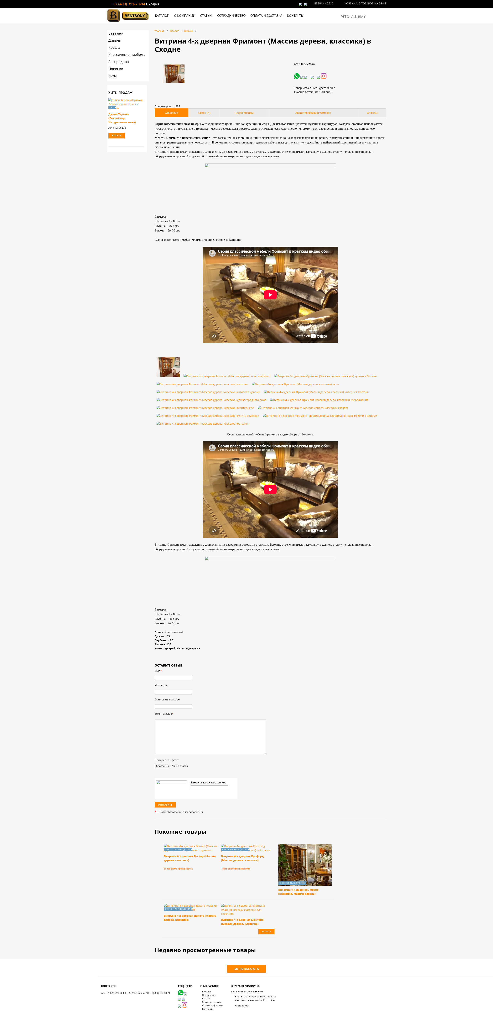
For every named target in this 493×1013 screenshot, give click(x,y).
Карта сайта (242, 1005)
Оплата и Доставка (266, 15)
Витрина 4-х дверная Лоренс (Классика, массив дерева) (298, 892)
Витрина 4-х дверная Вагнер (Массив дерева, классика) (190, 858)
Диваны (115, 40)
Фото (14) (204, 112)
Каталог (162, 15)
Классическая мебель (126, 54)
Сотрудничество (231, 15)
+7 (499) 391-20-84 (129, 4)
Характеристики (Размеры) (313, 112)
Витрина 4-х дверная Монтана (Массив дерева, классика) (242, 922)
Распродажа (118, 61)
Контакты (295, 15)
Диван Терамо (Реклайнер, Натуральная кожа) (122, 118)
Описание (171, 112)
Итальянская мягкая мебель (247, 991)
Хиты (112, 76)
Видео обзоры (244, 112)
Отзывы (372, 112)
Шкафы (188, 31)
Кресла (114, 47)
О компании (184, 15)
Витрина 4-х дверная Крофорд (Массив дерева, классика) (242, 858)
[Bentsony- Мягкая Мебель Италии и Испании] (128, 22)
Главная (159, 31)
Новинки (115, 68)
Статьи (206, 15)
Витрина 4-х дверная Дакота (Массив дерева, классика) (190, 918)
